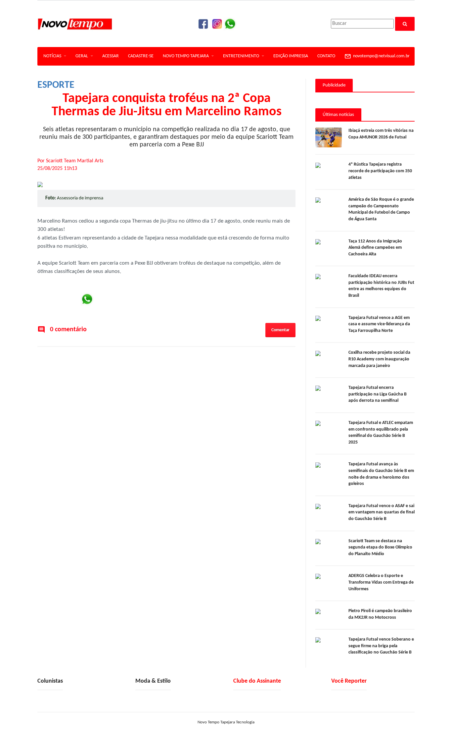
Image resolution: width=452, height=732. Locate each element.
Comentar (280, 330)
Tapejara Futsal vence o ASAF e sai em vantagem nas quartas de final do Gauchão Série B (381, 512)
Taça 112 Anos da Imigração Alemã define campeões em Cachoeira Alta (375, 248)
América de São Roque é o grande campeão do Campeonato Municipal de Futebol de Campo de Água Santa (381, 209)
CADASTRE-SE (141, 56)
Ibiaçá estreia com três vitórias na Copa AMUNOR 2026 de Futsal (381, 134)
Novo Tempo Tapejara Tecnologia (226, 722)
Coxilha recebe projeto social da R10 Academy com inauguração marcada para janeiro (379, 359)
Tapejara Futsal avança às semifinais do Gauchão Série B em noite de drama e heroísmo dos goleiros (381, 474)
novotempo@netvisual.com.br (380, 56)
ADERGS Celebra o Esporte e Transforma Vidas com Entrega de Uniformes (381, 582)
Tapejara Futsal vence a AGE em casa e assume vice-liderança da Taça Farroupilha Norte (379, 324)
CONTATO (326, 56)
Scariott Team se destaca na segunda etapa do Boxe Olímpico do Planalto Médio (380, 547)
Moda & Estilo (153, 681)
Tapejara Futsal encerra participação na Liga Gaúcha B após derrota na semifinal (377, 394)
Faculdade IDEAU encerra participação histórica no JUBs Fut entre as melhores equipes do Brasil (381, 286)
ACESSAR (110, 56)
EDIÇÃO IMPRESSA (290, 56)
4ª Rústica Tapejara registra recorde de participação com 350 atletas (380, 171)
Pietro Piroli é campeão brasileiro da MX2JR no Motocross (380, 614)
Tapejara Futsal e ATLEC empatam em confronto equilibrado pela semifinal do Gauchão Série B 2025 (380, 432)
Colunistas (50, 681)
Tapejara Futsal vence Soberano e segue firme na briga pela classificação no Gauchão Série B (381, 646)
